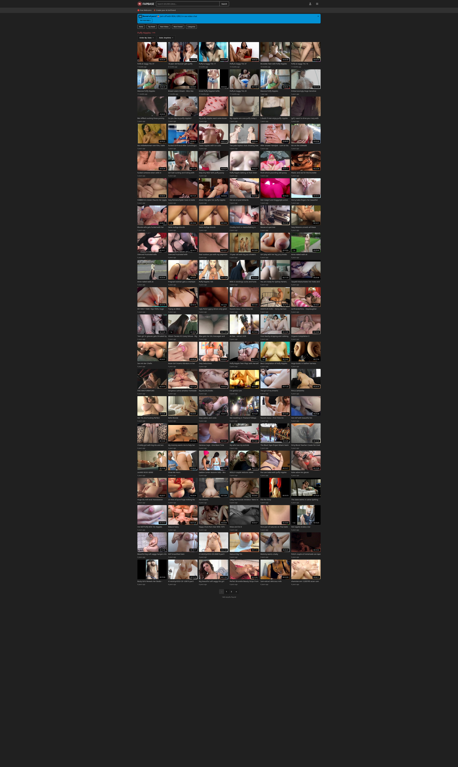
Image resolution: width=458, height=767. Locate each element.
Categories (191, 27)
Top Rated (151, 27)
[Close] (318, 16)
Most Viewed (178, 27)
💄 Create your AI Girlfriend (165, 10)
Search (224, 4)
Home (141, 27)
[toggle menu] (305, 3)
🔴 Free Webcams (144, 10)
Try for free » (145, 20)
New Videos (164, 27)
